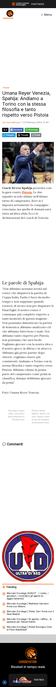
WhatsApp (33, 130)
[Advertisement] (28, 53)
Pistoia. (27, 192)
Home (6, 87)
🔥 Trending (9, 586)
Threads (24, 135)
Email (37, 135)
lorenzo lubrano (11, 122)
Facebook (17, 130)
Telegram (10, 135)
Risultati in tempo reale (28, 667)
